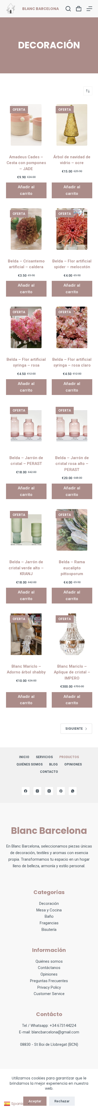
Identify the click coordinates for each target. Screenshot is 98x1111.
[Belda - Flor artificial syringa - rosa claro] (72, 327)
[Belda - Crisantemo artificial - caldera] (26, 229)
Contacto (49, 772)
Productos (69, 757)
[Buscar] (68, 8)
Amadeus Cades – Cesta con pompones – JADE (26, 163)
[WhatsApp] (73, 791)
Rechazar (62, 1101)
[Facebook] (26, 791)
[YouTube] (49, 791)
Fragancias (49, 923)
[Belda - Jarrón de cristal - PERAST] (26, 426)
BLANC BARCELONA (40, 8)
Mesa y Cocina (49, 910)
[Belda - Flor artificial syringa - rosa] (26, 327)
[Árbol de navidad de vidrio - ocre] (72, 125)
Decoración (49, 903)
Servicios (44, 757)
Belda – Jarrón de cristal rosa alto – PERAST (72, 463)
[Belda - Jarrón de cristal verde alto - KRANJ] (26, 530)
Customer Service (49, 993)
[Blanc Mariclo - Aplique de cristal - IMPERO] (72, 634)
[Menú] (89, 9)
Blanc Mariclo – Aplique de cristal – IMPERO (72, 672)
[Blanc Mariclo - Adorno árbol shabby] (26, 634)
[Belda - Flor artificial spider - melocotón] (72, 229)
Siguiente (74, 728)
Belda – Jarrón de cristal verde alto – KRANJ (26, 568)
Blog (53, 764)
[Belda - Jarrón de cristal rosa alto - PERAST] (72, 426)
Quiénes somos (29, 764)
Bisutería (49, 929)
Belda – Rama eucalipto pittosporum (72, 568)
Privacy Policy (49, 987)
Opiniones (49, 974)
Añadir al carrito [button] (26, 190)
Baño (49, 916)
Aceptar (34, 1101)
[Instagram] (37, 791)
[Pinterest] (61, 791)
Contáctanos (49, 967)
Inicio (24, 757)
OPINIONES (73, 764)
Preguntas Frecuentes (49, 980)
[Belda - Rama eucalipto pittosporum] (72, 530)
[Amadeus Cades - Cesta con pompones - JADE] (26, 125)
